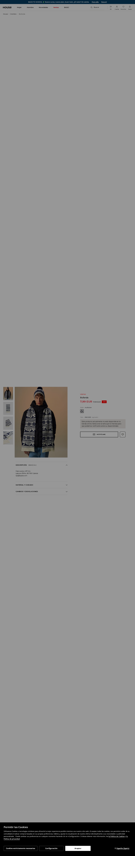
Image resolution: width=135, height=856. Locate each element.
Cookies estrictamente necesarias (20, 848)
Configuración (51, 848)
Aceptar (78, 848)
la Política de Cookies (117, 836)
